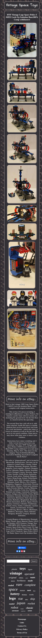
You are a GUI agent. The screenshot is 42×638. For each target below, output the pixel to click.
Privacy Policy (22, 629)
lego (12, 598)
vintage (16, 573)
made (30, 580)
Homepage (22, 619)
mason (22, 590)
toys (23, 568)
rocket (31, 603)
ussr (27, 578)
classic (29, 607)
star (20, 598)
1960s (21, 578)
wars (32, 577)
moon (13, 581)
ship (32, 598)
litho (26, 599)
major (22, 608)
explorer (23, 611)
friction (24, 595)
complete (30, 585)
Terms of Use (22, 633)
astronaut (15, 611)
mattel (11, 604)
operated (29, 574)
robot (14, 607)
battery (15, 594)
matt (29, 590)
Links (22, 623)
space (13, 589)
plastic (14, 569)
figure (30, 569)
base (34, 591)
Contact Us (22, 626)
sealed (11, 585)
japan (21, 603)
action (30, 611)
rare (19, 584)
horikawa (21, 580)
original (12, 577)
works (31, 595)
